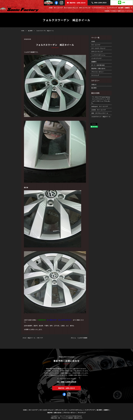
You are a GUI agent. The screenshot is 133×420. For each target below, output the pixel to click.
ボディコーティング (84, 8)
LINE (123, 2)
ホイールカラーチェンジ (71, 8)
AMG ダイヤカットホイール (99, 113)
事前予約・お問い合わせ (78, 3)
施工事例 (120, 8)
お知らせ (93, 84)
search (131, 7)
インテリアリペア (112, 8)
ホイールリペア (58, 8)
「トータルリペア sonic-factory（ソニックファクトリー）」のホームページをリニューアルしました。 (100, 100)
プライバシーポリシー (97, 72)
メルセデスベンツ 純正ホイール (100, 116)
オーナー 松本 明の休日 (98, 65)
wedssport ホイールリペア (99, 106)
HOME (51, 8)
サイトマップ (95, 75)
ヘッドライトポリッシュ (99, 8)
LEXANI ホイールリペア (98, 110)
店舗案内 (127, 8)
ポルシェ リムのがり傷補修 (79, 338)
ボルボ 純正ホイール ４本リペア (33, 338)
